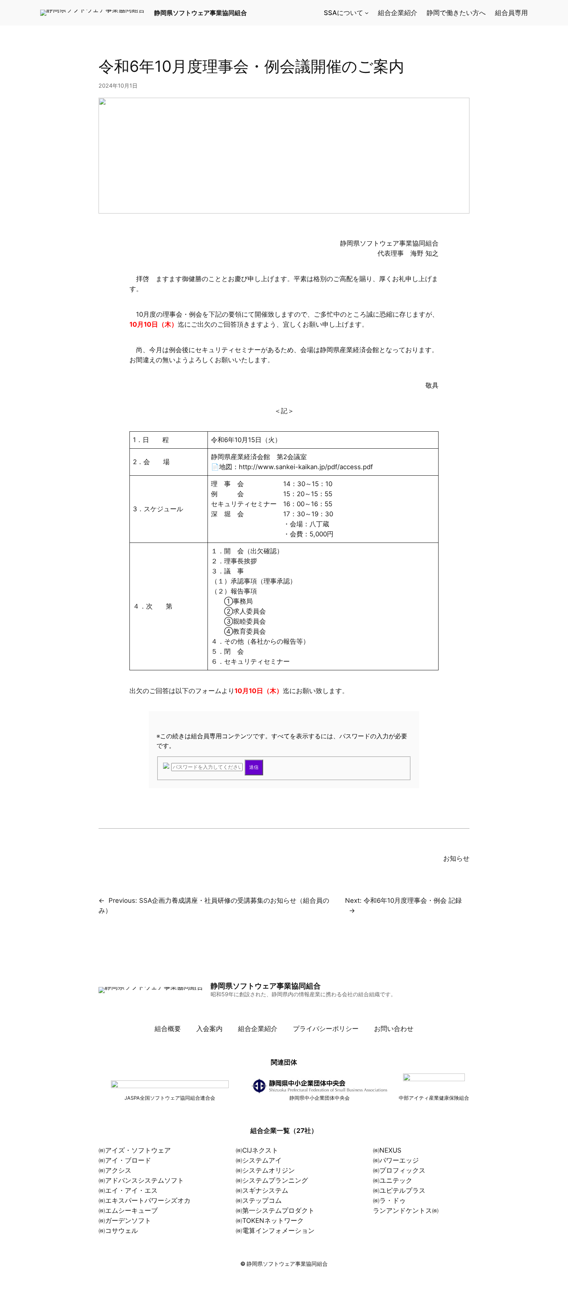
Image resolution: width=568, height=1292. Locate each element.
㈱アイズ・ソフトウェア (135, 1150)
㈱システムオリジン (265, 1170)
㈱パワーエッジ (396, 1160)
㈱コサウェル (118, 1230)
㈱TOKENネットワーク (270, 1220)
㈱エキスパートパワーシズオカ (144, 1200)
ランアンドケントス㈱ (406, 1210)
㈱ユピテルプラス (399, 1190)
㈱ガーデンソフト (125, 1220)
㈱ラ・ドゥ (389, 1200)
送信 (253, 767)
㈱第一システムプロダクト (275, 1210)
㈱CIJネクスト (257, 1150)
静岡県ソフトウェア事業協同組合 (200, 13)
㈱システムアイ (259, 1160)
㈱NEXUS (387, 1150)
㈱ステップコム (259, 1200)
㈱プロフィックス (399, 1170)
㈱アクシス (115, 1170)
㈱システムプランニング (272, 1180)
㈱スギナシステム (262, 1190)
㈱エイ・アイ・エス (128, 1190)
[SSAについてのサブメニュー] (367, 13)
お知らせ (456, 858)
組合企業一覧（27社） (284, 1130)
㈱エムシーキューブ (128, 1210)
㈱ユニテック (392, 1180)
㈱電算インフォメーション (275, 1230)
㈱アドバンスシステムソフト (141, 1180)
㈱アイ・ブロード (125, 1160)
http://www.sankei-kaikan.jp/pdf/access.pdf (306, 467)
